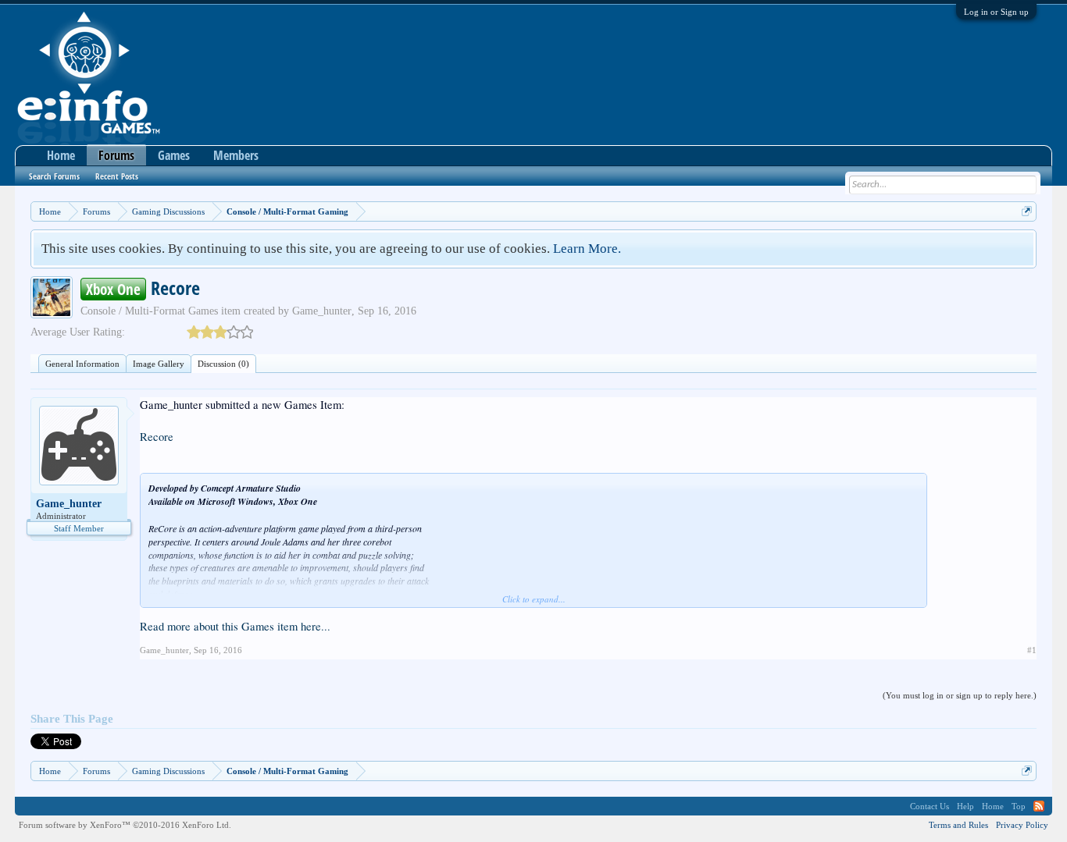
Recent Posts (116, 176)
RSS (1038, 806)
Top (1019, 806)
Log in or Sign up (996, 11)
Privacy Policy (1022, 825)
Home (61, 155)
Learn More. (587, 248)
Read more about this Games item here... (235, 626)
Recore (156, 436)
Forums (116, 155)
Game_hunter (322, 311)
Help (965, 806)
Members (236, 155)
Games (174, 155)
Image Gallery (158, 363)
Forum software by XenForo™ (125, 825)
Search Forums (54, 176)
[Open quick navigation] (1027, 211)
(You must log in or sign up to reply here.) (960, 695)
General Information (82, 363)
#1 (1032, 650)
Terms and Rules (958, 825)
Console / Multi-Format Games (149, 311)
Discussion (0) (223, 363)
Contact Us (929, 806)
